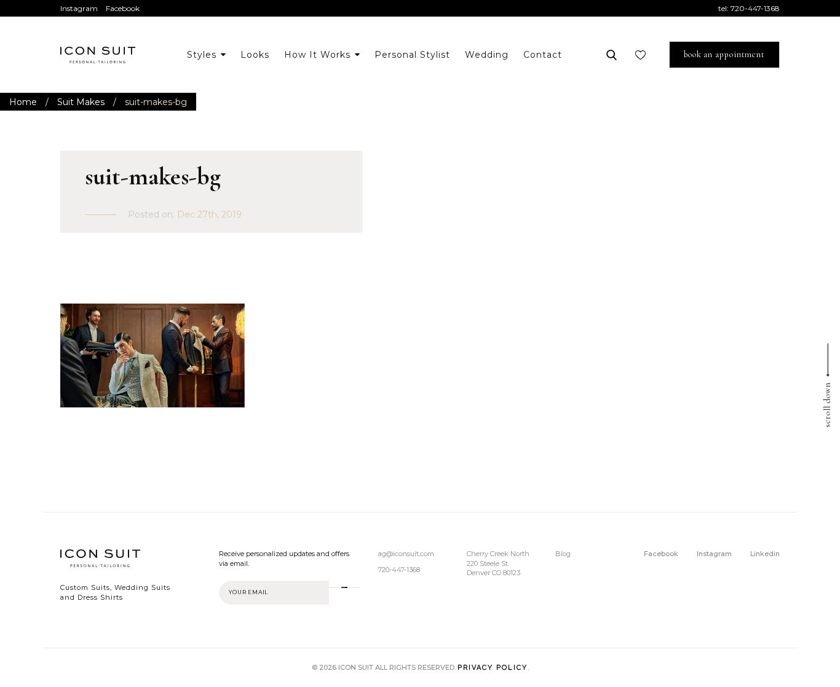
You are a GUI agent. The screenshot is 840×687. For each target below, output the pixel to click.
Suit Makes (81, 102)
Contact (542, 54)
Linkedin (765, 553)
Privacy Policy (493, 668)
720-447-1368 (755, 8)
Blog (563, 553)
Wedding (487, 54)
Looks (254, 54)
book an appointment (724, 54)
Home (23, 102)
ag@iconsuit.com (406, 553)
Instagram (79, 8)
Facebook (123, 8)
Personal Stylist (412, 54)
